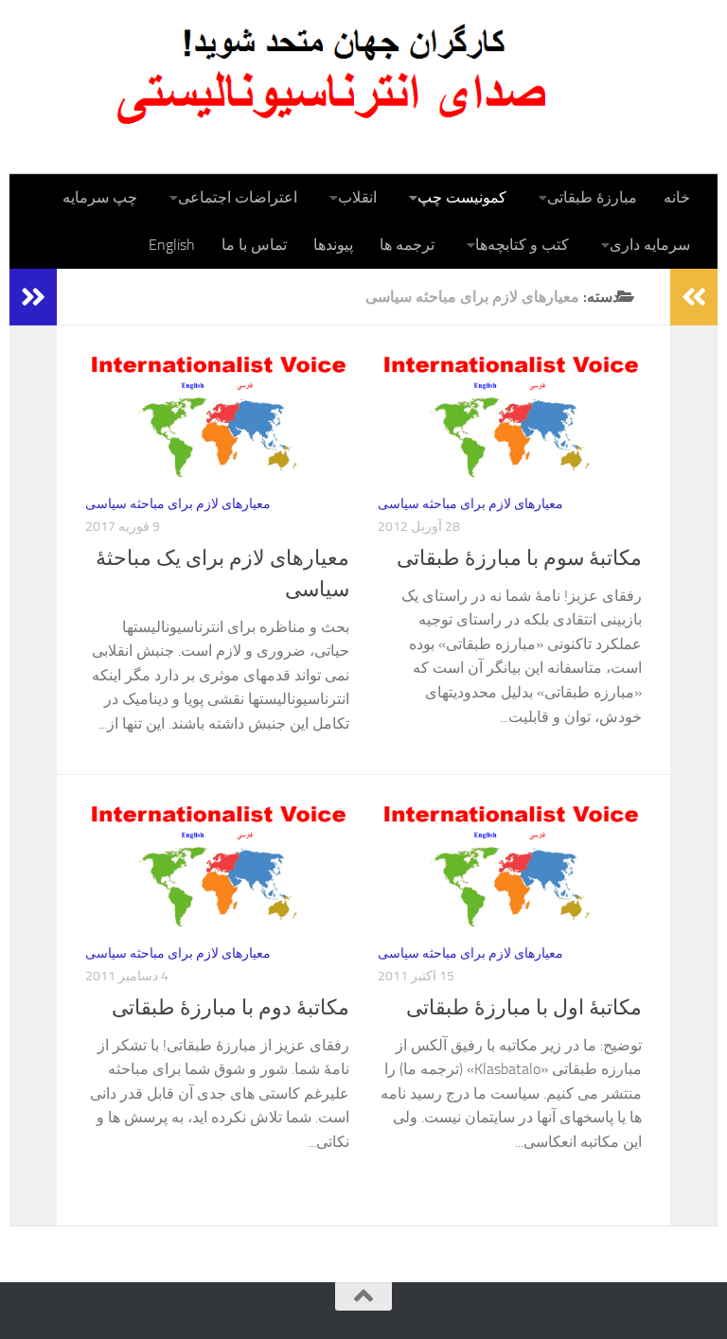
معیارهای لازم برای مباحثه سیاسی (178, 504)
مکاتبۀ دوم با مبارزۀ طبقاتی (230, 1007)
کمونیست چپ (461, 197)
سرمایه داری (650, 245)
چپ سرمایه (99, 197)
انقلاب (357, 197)
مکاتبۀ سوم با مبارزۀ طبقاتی (519, 558)
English (172, 245)
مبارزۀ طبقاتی (592, 197)
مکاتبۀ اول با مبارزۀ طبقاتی (524, 1007)
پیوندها (333, 245)
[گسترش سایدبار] (33, 297)
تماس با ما (254, 245)
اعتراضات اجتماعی (237, 197)
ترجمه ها (407, 245)
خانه (677, 197)
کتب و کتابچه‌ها (522, 245)
